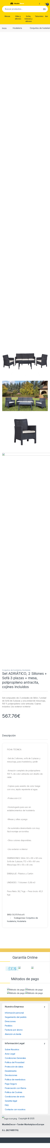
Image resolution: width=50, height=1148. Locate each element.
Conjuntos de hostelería (11, 670)
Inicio (4, 28)
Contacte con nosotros (15, 1109)
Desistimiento (11, 1071)
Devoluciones (11, 1075)
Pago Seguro (11, 1084)
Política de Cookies (13, 1092)
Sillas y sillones (18, 17)
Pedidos (8, 1025)
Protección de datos (14, 1066)
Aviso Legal (10, 1054)
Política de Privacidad (14, 1062)
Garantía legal (11, 1101)
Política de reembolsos (15, 1079)
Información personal (14, 1013)
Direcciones (10, 1021)
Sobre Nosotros (12, 1049)
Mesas (7, 16)
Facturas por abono (13, 1030)
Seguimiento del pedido (16, 1017)
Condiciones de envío (15, 1096)
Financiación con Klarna (15, 1088)
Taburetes (39, 16)
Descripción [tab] (9, 735)
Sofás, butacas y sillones (28, 18)
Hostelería (17, 28)
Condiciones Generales (15, 1058)
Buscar (44, 9)
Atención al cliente (13, 1034)
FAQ (7, 1105)
